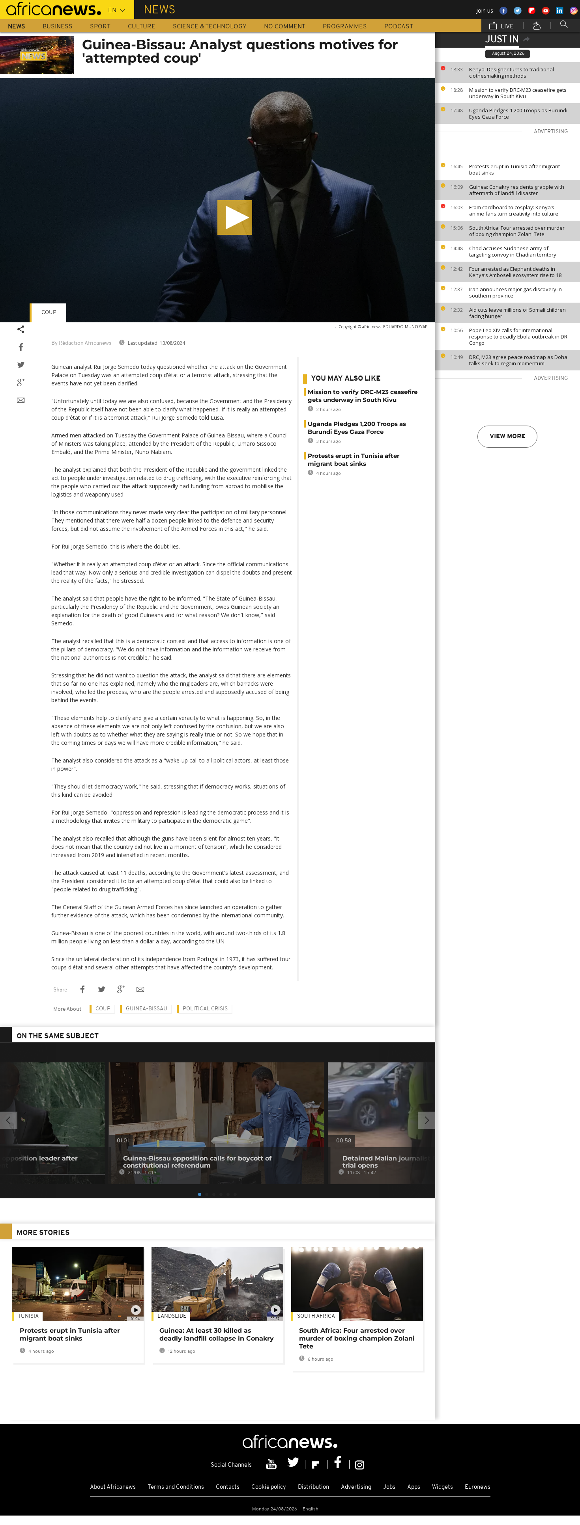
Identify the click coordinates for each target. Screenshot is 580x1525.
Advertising (356, 1487)
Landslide (171, 1316)
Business (58, 27)
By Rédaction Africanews (81, 343)
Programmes (345, 27)
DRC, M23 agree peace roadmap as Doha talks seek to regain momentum (518, 360)
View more (507, 436)
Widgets (442, 1487)
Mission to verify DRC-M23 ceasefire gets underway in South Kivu (518, 93)
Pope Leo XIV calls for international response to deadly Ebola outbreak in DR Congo (518, 336)
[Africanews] (50, 8)
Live (506, 27)
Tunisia (28, 1316)
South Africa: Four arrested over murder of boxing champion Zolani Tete (517, 231)
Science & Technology (210, 27)
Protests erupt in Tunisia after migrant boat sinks (514, 169)
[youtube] (272, 1464)
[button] (234, 217)
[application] (217, 200)
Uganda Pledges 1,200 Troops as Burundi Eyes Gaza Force (518, 113)
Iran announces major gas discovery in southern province (515, 292)
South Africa (316, 1316)
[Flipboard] (316, 1464)
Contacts (227, 1487)
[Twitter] (294, 1464)
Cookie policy (268, 1487)
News (16, 27)
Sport (100, 27)
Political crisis (205, 1009)
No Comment (284, 27)
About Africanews (113, 1487)
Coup (48, 313)
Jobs (389, 1487)
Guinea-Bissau (146, 1009)
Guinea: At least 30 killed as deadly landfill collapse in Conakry (216, 1334)
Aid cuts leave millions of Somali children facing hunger (517, 313)
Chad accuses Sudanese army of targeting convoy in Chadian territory (512, 251)
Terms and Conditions (176, 1487)
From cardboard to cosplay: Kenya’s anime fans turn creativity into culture (513, 210)
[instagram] (360, 1464)
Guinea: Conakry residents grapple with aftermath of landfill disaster (516, 190)
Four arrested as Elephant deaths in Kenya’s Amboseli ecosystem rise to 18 (515, 272)
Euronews (477, 1487)
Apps (413, 1487)
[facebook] (338, 1464)
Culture (141, 27)
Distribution (313, 1487)
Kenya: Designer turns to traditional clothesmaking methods (511, 72)
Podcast (398, 27)
